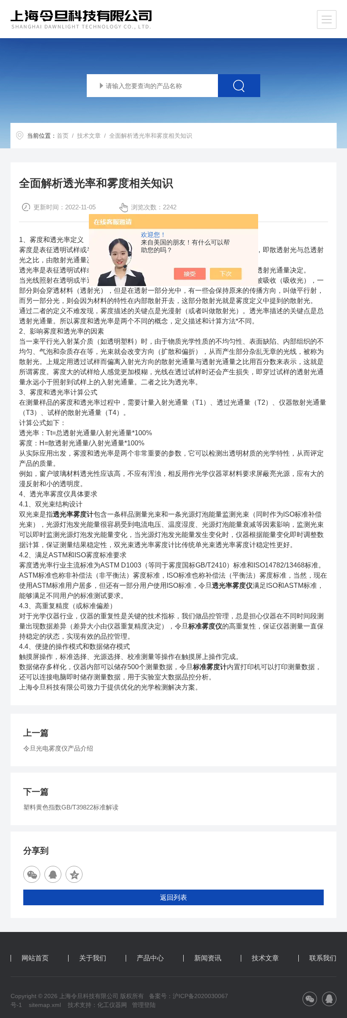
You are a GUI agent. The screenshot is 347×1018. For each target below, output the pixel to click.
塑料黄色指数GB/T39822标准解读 (70, 807)
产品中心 (150, 958)
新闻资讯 (207, 958)
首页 (63, 135)
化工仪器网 (112, 1004)
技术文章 (89, 135)
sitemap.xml (45, 1004)
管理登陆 (144, 1004)
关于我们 (92, 958)
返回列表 (173, 897)
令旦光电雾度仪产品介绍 (58, 748)
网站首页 (35, 958)
